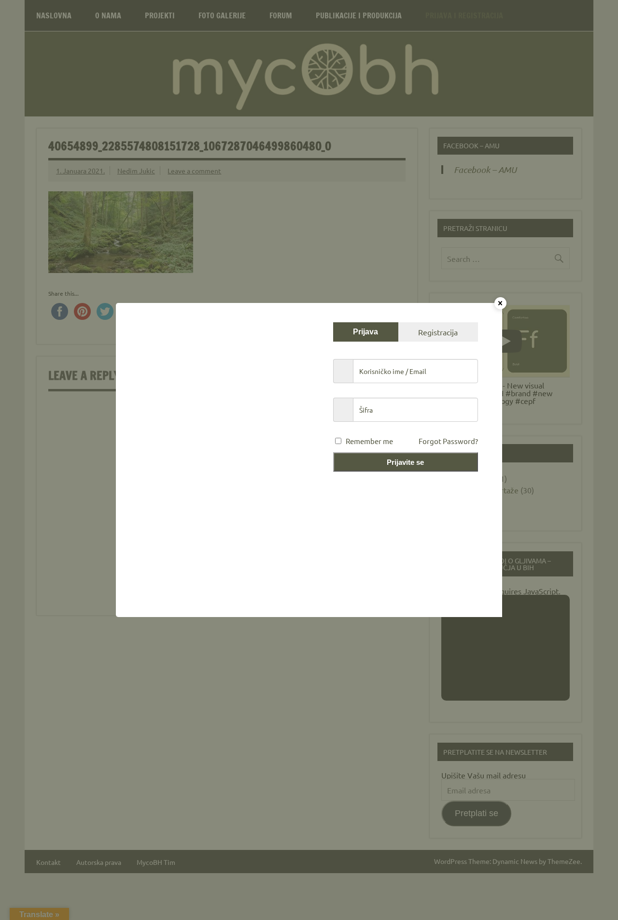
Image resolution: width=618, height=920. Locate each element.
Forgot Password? (448, 441)
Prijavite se (405, 462)
